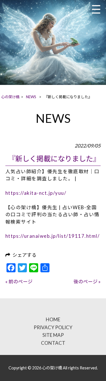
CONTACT (53, 343)
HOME (53, 319)
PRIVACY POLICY (53, 327)
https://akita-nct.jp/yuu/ (35, 193)
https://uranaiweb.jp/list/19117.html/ (52, 236)
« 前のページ (19, 281)
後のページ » (87, 281)
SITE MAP (53, 335)
